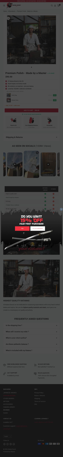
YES (22, 228)
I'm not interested (38, 228)
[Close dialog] (61, 209)
